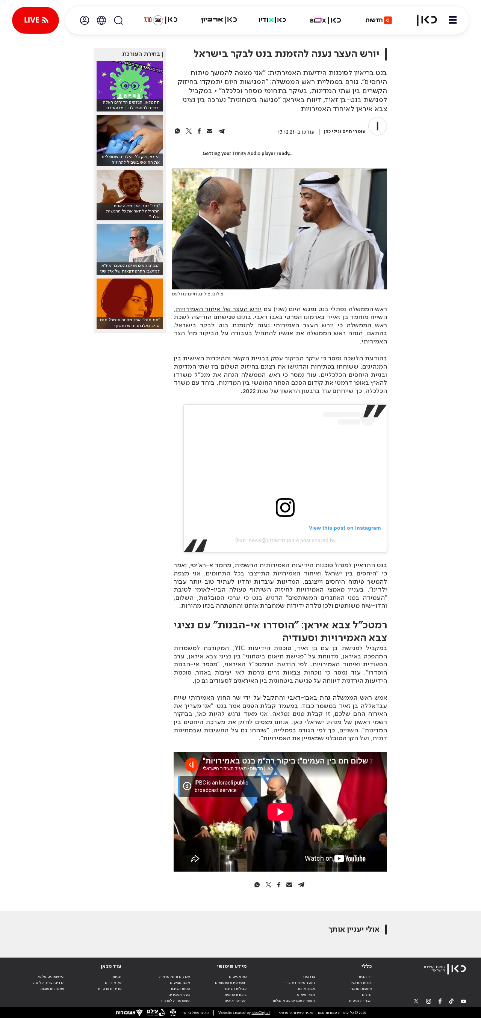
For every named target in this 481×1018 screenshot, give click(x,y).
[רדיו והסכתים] (272, 20)
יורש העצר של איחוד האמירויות (218, 309)
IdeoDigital (260, 1013)
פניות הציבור (180, 989)
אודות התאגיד (361, 983)
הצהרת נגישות (360, 1001)
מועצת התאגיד (360, 989)
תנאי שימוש (306, 995)
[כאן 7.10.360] (160, 20)
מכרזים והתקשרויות (174, 977)
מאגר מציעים (180, 983)
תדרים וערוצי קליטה (49, 983)
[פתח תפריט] (453, 20)
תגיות (116, 977)
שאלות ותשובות (52, 989)
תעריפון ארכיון (236, 1000)
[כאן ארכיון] (219, 20)
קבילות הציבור (235, 989)
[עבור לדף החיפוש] (118, 20)
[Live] (35, 20)
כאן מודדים (113, 983)
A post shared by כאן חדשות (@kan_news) (285, 540)
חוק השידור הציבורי (299, 983)
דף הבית (365, 977)
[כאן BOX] (326, 20)
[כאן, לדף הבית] (422, 20)
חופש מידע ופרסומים (231, 983)
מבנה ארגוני (305, 989)
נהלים (367, 995)
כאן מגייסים (238, 977)
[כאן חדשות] (379, 20)
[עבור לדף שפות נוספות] (101, 20)
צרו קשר (309, 977)
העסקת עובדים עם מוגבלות (293, 1001)
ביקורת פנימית (235, 995)
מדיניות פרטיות (109, 989)
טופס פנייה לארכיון (175, 1001)
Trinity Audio (246, 154)
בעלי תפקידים (179, 995)
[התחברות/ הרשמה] (84, 20)
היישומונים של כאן (50, 977)
